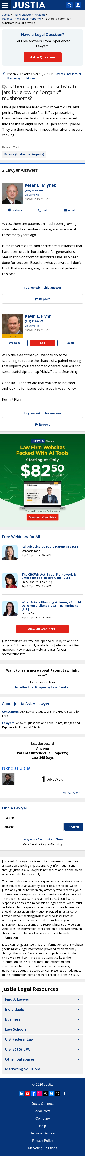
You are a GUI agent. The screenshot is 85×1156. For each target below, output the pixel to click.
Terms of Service (42, 1133)
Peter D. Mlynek (40, 185)
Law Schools (15, 1029)
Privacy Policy (42, 1140)
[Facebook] (33, 1093)
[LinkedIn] (21, 1093)
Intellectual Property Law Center (42, 687)
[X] (57, 1093)
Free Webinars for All (21, 537)
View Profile (32, 195)
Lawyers (8, 723)
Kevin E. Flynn (38, 316)
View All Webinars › (42, 629)
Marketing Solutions (23, 1069)
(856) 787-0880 (34, 190)
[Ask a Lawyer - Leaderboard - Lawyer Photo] (8, 779)
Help (42, 1126)
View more (73, 793)
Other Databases (20, 1059)
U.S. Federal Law (19, 1039)
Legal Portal (42, 1111)
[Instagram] (39, 1093)
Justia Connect (42, 1104)
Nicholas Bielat (16, 768)
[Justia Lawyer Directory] (63, 1093)
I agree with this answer (42, 287)
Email (71, 210)
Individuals (14, 1009)
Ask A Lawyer (22, 14)
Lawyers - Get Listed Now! (43, 839)
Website (17, 210)
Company (42, 1118)
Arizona (40, 14)
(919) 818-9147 (34, 321)
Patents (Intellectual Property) (21, 18)
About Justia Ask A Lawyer (26, 703)
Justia (6, 14)
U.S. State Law (17, 1049)
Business (12, 1019)
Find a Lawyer (14, 808)
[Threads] (45, 1093)
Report (44, 299)
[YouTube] (27, 1093)
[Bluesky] (51, 1093)
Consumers (10, 711)
